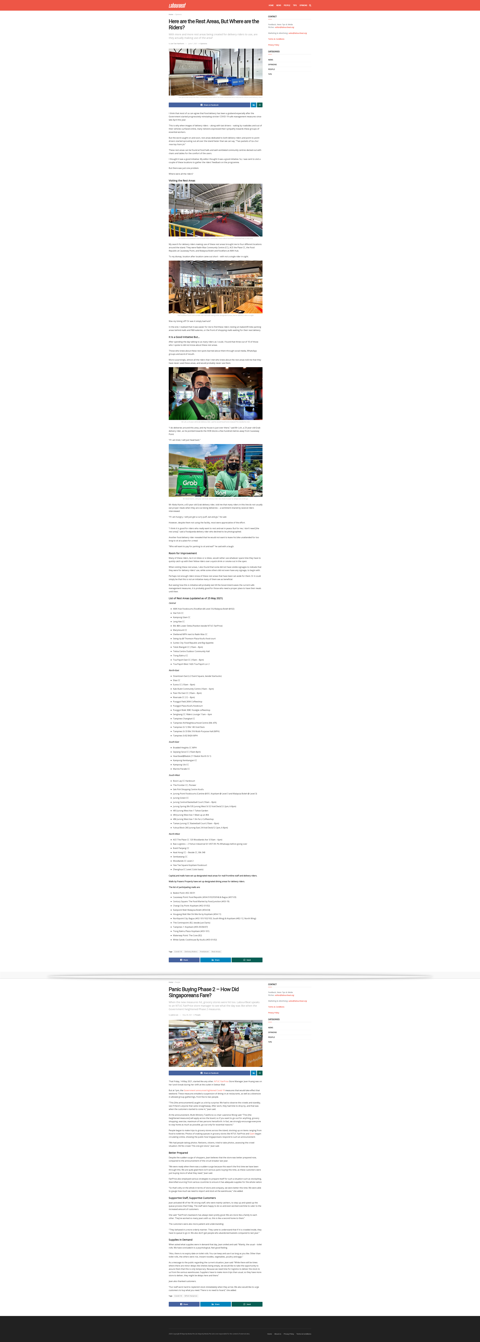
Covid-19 (178, 952)
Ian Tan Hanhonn (177, 43)
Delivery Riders (191, 952)
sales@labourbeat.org (297, 33)
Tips (295, 5)
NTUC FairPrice (221, 1081)
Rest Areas (216, 952)
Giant (252, 1133)
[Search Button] (310, 5)
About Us (277, 1334)
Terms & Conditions (303, 1334)
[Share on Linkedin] (253, 105)
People (287, 5)
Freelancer (204, 952)
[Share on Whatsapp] (259, 105)
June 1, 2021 (192, 43)
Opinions (303, 5)
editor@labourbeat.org (284, 27)
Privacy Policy (289, 1334)
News (278, 5)
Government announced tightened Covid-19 (204, 1090)
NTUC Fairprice (191, 1296)
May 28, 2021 (187, 1015)
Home (271, 5)
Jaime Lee (174, 1015)
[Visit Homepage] (177, 5)
